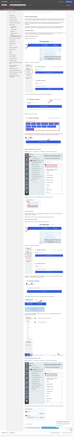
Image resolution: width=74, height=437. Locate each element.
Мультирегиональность (13, 58)
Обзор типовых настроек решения (14, 37)
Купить (19, 1)
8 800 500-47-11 (61, 1)
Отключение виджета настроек (14, 34)
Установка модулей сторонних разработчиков (14, 76)
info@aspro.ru (12, 432)
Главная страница (12, 39)
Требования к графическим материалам (15, 72)
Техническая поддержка (13, 20)
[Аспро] (4, 1)
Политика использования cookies (67, 432)
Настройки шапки (12, 41)
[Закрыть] (72, 421)
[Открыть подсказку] (71, 429)
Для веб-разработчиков (13, 73)
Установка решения (12, 17)
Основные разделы (12, 54)
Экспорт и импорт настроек (15, 36)
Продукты (11, 1)
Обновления (13, 31)
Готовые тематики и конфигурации (14, 27)
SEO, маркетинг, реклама (13, 68)
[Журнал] (12, 12)
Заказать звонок (69, 1)
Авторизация (68, 5)
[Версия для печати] (15, 12)
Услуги (16, 1)
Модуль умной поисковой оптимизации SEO (15, 63)
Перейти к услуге (59, 425)
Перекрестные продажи (13, 47)
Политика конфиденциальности (55, 432)
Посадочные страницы (13, 60)
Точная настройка (13, 29)
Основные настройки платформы (14, 22)
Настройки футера (12, 43)
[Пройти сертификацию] (10, 12)
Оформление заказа (12, 49)
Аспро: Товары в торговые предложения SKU (13, 66)
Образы (10, 53)
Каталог (10, 45)
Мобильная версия (12, 56)
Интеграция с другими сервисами (14, 70)
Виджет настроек (12, 24)
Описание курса (12, 15)
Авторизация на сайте (13, 18)
